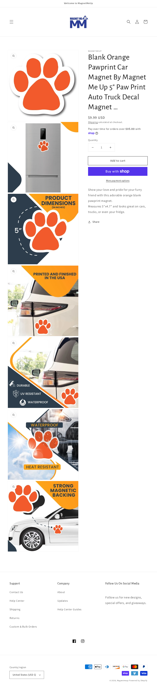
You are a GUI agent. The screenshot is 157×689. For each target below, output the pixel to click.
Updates (62, 600)
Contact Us (16, 592)
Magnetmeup (123, 680)
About (61, 592)
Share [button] (96, 221)
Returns (14, 618)
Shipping (93, 122)
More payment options (118, 180)
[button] (11, 22)
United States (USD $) (24, 674)
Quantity (93, 140)
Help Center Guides (69, 609)
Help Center (17, 600)
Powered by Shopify (138, 680)
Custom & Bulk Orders (23, 626)
